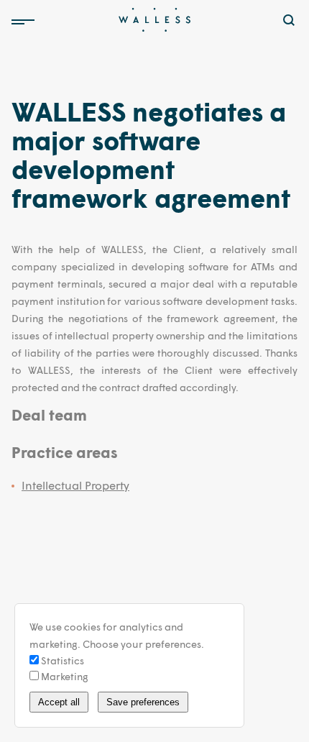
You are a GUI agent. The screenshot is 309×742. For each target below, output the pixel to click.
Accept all (59, 702)
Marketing (63, 676)
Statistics (61, 660)
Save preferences (143, 702)
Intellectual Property (75, 485)
